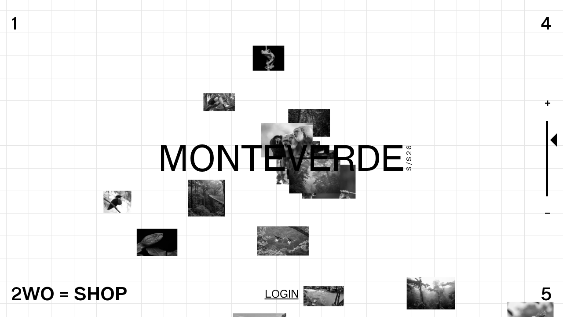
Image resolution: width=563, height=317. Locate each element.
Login (282, 294)
